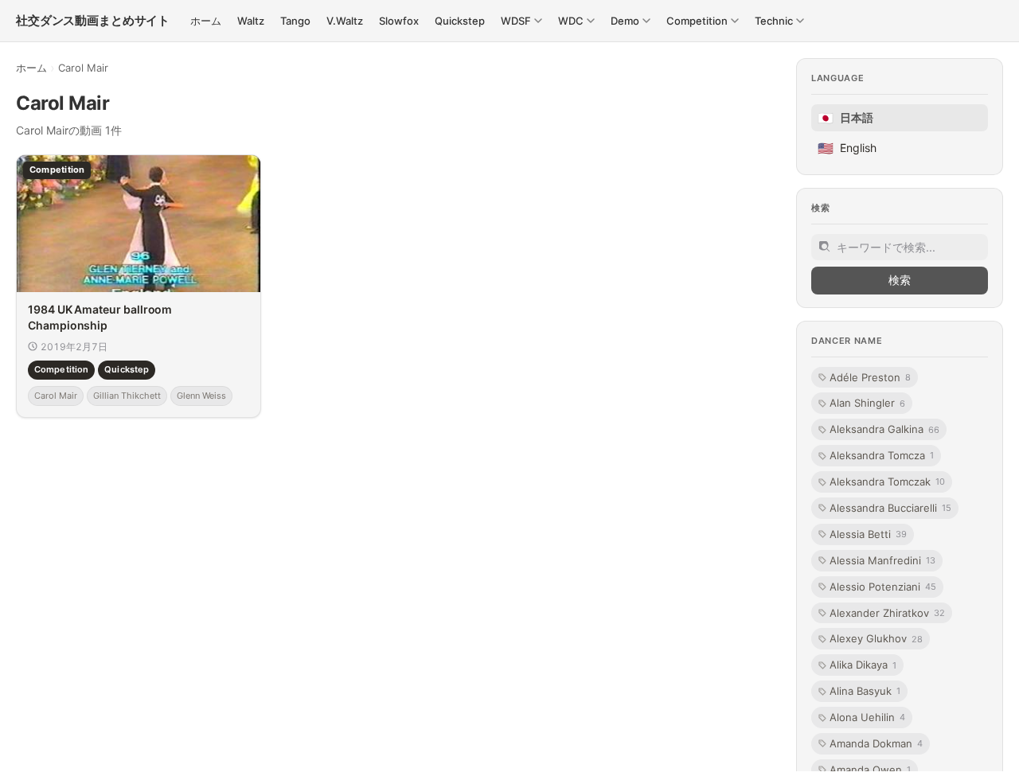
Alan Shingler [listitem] (867, 402)
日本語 (845, 118)
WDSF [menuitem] (516, 20)
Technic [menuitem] (774, 20)
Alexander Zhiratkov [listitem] (887, 612)
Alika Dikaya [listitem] (863, 664)
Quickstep (126, 369)
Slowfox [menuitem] (399, 20)
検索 (899, 280)
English (847, 148)
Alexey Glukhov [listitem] (876, 638)
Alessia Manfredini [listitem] (882, 560)
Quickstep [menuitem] (460, 20)
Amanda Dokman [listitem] (876, 743)
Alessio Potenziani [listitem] (883, 586)
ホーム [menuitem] (205, 20)
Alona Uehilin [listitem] (867, 717)
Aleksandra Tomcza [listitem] (882, 455)
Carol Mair (55, 394)
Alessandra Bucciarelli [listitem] (890, 507)
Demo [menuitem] (625, 20)
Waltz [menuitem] (250, 20)
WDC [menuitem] (571, 20)
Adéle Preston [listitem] (870, 377)
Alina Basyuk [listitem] (865, 690)
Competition (61, 369)
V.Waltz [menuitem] (344, 20)
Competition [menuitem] (697, 20)
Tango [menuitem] (295, 20)
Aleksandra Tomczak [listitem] (887, 481)
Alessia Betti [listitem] (868, 534)
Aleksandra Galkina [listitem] (884, 429)
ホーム (31, 67)
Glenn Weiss (201, 394)
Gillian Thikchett (127, 394)
